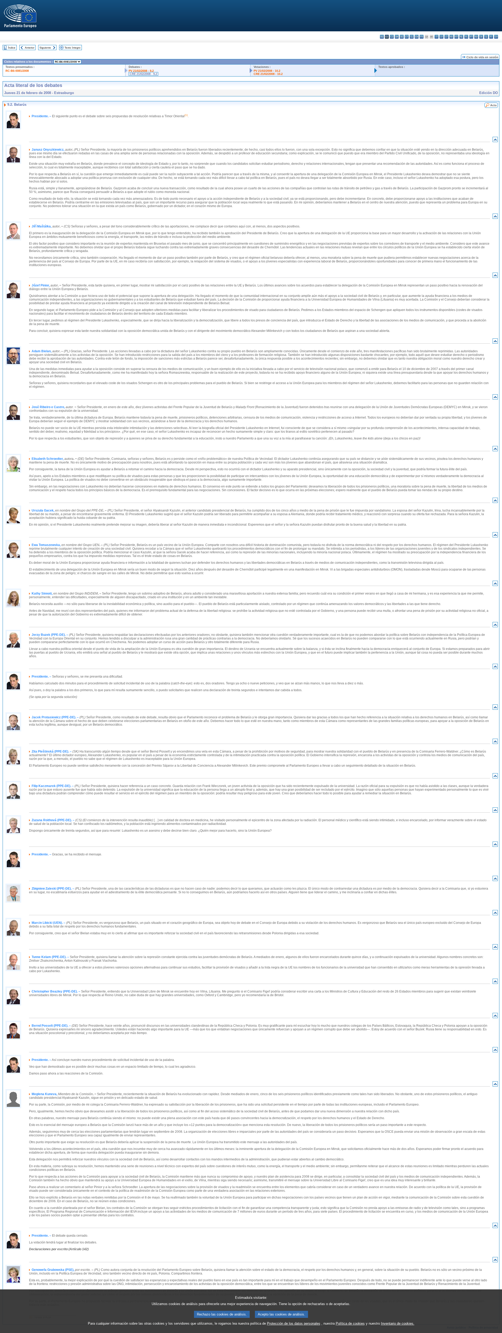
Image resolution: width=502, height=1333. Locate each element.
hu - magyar (451, 37)
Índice (11, 47)
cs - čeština (392, 37)
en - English (417, 37)
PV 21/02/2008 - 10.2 (267, 70)
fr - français (422, 37)
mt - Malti (456, 37)
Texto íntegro (73, 47)
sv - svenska (496, 37)
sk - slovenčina (481, 37)
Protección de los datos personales (293, 1323)
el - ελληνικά (412, 37)
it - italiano (436, 37)
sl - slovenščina (486, 37)
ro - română (476, 37)
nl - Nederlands (461, 37)
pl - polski (466, 37)
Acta (493, 105)
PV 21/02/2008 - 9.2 (141, 70)
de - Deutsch (402, 37)
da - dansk (397, 37)
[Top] (495, 140)
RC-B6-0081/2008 (17, 70)
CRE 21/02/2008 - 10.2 (268, 73)
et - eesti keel (407, 37)
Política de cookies (350, 1323)
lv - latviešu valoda (441, 37)
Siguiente (45, 47)
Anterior (29, 47)
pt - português (471, 37)
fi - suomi (491, 37)
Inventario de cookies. (397, 1323)
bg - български (382, 37)
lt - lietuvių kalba (446, 37)
